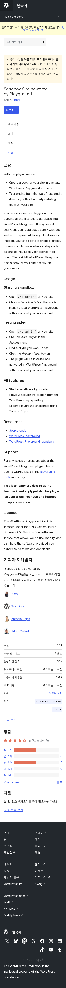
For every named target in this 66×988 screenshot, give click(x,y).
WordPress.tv (14, 884)
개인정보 (9, 852)
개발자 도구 (11, 877)
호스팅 (8, 846)
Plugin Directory (13, 16)
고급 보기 (10, 720)
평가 (10, 133)
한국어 (16, 932)
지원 (10, 153)
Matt (9, 902)
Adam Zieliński (20, 631)
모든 (59, 782)
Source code (17, 430)
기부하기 (42, 877)
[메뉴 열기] (60, 5)
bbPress (11, 909)
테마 (38, 839)
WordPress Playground (24, 436)
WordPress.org (21, 606)
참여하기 (41, 864)
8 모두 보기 (55, 693)
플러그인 (41, 846)
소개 (7, 833)
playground (42, 701)
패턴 (38, 852)
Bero (17, 100)
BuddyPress (14, 915)
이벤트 (39, 871)
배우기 (8, 864)
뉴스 (7, 839)
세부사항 (13, 124)
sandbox (56, 701)
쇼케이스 (41, 833)
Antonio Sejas (20, 619)
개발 (10, 143)
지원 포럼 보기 (13, 810)
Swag (40, 884)
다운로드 (11, 109)
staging (57, 709)
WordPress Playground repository (31, 441)
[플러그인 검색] (42, 42)
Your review (11, 782)
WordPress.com (16, 896)
